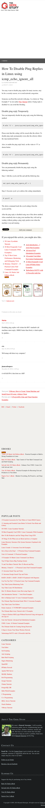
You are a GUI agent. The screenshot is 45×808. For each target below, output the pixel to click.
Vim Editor (5, 647)
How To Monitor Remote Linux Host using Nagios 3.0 (18, 591)
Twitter (14, 407)
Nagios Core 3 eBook (8, 476)
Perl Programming (7, 677)
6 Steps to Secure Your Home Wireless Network (16, 630)
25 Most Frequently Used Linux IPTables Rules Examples (34, 264)
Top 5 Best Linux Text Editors (11, 604)
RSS (3, 407)
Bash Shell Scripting (8, 657)
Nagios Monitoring (7, 661)
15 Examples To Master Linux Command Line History (18, 558)
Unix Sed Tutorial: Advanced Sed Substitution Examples (18, 620)
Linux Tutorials (6, 644)
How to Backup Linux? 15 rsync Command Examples (17, 598)
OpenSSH (4, 664)
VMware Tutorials (7, 708)
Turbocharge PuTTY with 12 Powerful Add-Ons (16, 633)
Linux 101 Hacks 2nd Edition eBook (13, 454)
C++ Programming (7, 698)
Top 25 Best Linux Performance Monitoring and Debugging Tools (13, 258)
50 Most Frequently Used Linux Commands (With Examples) (13, 250)
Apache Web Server (7, 671)
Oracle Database (6, 704)
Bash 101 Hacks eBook (8, 460)
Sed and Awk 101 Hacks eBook (11, 465)
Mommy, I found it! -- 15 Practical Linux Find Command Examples (22, 568)
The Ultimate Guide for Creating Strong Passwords (17, 627)
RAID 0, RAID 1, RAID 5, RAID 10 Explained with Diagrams (20, 578)
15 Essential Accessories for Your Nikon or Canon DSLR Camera (21, 520)
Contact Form (18, 751)
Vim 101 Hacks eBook (8, 470)
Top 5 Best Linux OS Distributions (12, 588)
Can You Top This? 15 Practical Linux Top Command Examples (21, 581)
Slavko (4, 320)
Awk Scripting (6, 654)
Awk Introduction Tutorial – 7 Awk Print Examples (17, 594)
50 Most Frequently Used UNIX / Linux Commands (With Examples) (22, 532)
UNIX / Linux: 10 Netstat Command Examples (16, 623)
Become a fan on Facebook (9, 764)
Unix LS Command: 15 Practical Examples (14, 554)
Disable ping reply (10, 301)
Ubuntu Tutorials (7, 684)
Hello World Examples (8, 691)
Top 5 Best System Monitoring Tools (12, 584)
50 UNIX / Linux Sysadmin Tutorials (13, 529)
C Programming (6, 694)
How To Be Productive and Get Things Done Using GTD (19, 535)
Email (8, 407)
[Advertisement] (22, 34)
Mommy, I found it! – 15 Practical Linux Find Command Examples (13, 266)
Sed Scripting (6, 651)
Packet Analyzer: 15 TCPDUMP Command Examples (17, 608)
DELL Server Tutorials (8, 701)
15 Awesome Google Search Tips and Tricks (15, 574)
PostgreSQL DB (6, 687)
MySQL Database (7, 674)
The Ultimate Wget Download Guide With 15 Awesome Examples (21, 601)
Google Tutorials (7, 681)
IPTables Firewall (7, 667)
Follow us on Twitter (7, 760)
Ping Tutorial (23, 102)
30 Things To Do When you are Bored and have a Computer (19, 539)
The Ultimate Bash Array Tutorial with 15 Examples (17, 611)
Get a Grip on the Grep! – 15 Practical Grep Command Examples (21, 551)
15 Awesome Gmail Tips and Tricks (12, 571)
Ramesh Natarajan (20, 736)
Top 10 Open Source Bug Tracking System (14, 561)
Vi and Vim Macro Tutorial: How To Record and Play (18, 564)
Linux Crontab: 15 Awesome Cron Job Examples (16, 547)
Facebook (21, 407)
